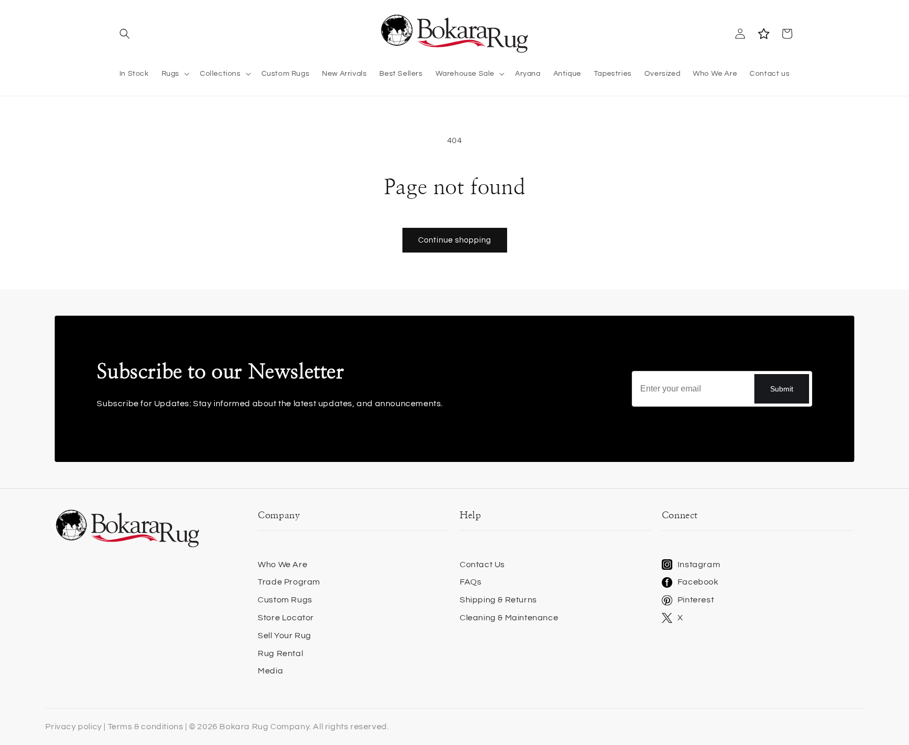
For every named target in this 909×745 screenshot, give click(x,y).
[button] (124, 33)
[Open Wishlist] (763, 33)
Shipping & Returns (498, 600)
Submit (781, 389)
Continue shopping (454, 240)
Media (270, 671)
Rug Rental (280, 653)
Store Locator (286, 617)
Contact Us (482, 564)
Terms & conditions (146, 726)
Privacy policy (73, 726)
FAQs (470, 582)
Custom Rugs (285, 600)
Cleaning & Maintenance (509, 617)
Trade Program (289, 582)
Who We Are (282, 564)
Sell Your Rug (284, 635)
